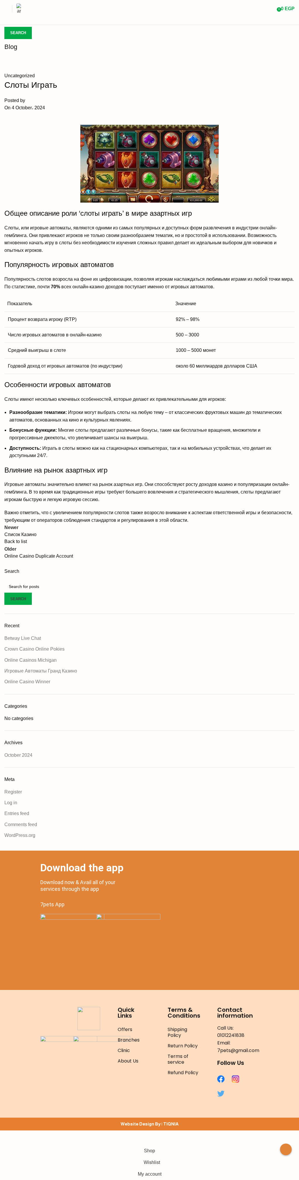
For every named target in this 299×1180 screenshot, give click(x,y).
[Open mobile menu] (6, 9)
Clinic (124, 1050)
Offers (125, 1029)
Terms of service (178, 1059)
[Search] (270, 9)
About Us (128, 1061)
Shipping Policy (177, 1032)
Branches (129, 1040)
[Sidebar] (7, 1137)
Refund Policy (183, 1072)
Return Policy (183, 1045)
